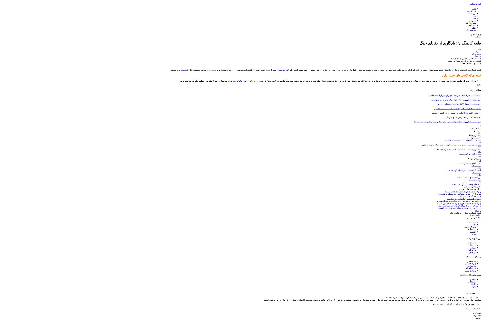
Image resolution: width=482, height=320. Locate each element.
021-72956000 (466, 275)
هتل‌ (474, 18)
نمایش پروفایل (474, 135)
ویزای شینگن (470, 263)
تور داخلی (472, 13)
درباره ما (472, 222)
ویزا (474, 16)
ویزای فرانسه (470, 271)
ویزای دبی (472, 261)
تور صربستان (282, 70)
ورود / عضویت (475, 34)
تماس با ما (471, 30)
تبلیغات (473, 224)
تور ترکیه (472, 250)
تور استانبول (471, 243)
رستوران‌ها (471, 229)
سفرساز (472, 20)
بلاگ (474, 28)
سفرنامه (472, 25)
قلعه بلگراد (183, 70)
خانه (474, 9)
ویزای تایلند (471, 266)
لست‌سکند (475, 3)
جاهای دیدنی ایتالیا (245, 81)
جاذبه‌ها (473, 232)
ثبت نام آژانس (470, 227)
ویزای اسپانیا (471, 268)
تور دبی (473, 247)
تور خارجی (471, 11)
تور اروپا (405, 81)
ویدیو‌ (474, 234)
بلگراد (478, 85)
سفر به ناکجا (471, 23)
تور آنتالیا (472, 245)
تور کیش (472, 252)
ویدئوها (478, 56)
